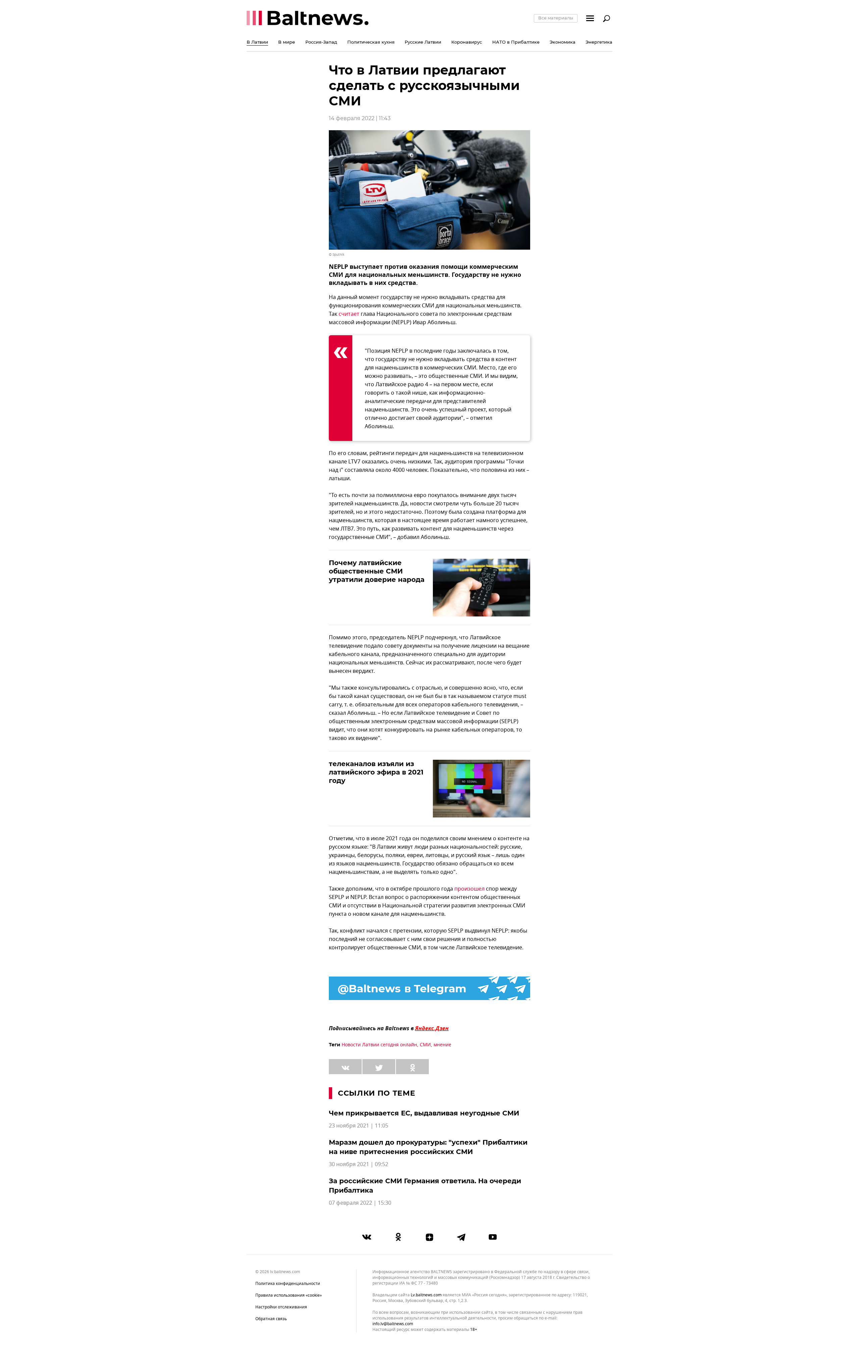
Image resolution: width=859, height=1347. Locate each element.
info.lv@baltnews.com (392, 1324)
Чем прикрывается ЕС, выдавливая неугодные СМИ (424, 1113)
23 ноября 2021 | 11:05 (358, 1126)
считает (349, 314)
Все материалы (555, 17)
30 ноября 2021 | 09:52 (358, 1164)
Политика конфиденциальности (287, 1284)
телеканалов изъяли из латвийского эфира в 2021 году (376, 772)
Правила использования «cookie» (288, 1295)
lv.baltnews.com (426, 1295)
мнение (442, 1044)
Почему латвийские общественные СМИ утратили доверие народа (376, 571)
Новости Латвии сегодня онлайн (379, 1044)
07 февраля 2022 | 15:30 (360, 1203)
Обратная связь (271, 1319)
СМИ (425, 1044)
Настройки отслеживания (281, 1307)
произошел (469, 889)
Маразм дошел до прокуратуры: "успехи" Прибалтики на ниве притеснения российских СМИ (428, 1147)
